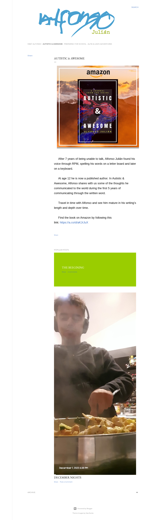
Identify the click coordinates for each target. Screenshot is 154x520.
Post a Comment (66, 482)
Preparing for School (75, 44)
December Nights (67, 477)
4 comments (72, 272)
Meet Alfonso (34, 44)
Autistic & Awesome (53, 44)
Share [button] (30, 56)
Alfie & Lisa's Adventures (100, 44)
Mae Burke (89, 513)
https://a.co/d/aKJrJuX (74, 222)
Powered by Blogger (84, 508)
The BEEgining (73, 267)
